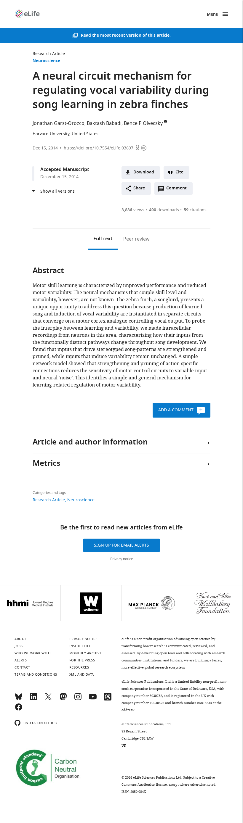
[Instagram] (78, 699)
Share (139, 188)
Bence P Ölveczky (143, 123)
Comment (178, 190)
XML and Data (81, 674)
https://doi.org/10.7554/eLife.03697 (98, 148)
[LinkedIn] (33, 699)
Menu (212, 14)
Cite (179, 172)
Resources (79, 667)
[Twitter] (48, 699)
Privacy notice (121, 559)
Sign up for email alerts (121, 545)
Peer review (136, 239)
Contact (22, 667)
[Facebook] (19, 709)
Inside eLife (80, 646)
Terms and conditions (36, 674)
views (133, 210)
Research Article (49, 54)
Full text (103, 239)
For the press (82, 660)
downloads (164, 210)
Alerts (21, 660)
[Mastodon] (63, 699)
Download (143, 172)
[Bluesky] (19, 699)
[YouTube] (93, 699)
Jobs (19, 646)
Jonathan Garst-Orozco (58, 123)
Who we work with (32, 653)
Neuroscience (46, 61)
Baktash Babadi (104, 123)
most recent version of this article (135, 35)
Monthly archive (85, 653)
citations (195, 210)
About (20, 639)
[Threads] (107, 699)
